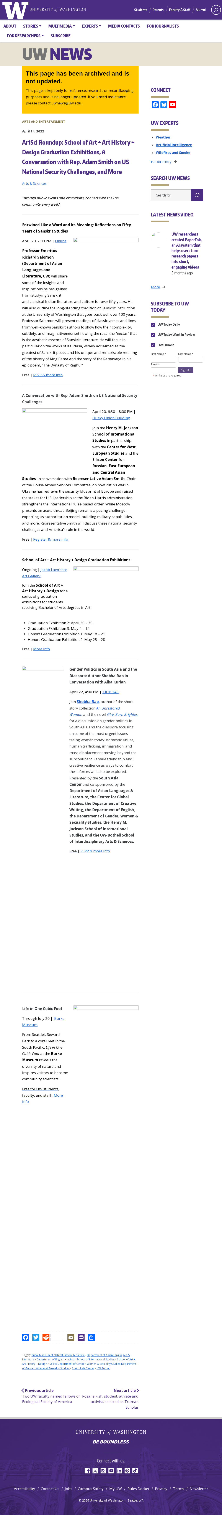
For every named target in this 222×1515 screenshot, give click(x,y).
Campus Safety (91, 1488)
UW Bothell (103, 1368)
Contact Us (50, 1488)
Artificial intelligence (174, 145)
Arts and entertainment (43, 121)
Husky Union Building (111, 417)
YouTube (111, 1471)
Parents (158, 10)
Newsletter (199, 1488)
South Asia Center (83, 1368)
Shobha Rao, (88, 701)
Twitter (95, 1471)
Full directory (161, 161)
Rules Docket (138, 1488)
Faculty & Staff (179, 10)
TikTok (135, 1471)
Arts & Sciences (34, 183)
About (9, 26)
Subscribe (60, 35)
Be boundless (111, 1442)
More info (41, 648)
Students (140, 10)
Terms (178, 1488)
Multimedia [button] (60, 26)
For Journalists (163, 26)
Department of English (50, 1359)
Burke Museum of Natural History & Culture (58, 1355)
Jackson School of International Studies (91, 1359)
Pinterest (127, 1471)
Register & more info (50, 539)
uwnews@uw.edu (66, 103)
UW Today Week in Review (176, 335)
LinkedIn (119, 1471)
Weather (163, 137)
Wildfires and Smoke (173, 152)
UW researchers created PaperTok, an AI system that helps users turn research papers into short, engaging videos (186, 253)
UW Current (165, 345)
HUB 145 (110, 691)
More (155, 286)
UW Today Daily (168, 324)
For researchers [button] (24, 35)
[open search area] (216, 10)
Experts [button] (90, 26)
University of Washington (16, 10)
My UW (115, 1488)
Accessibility (24, 1488)
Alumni (201, 10)
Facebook (87, 1471)
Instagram (103, 1471)
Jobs (68, 1488)
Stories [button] (30, 26)
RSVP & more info (48, 374)
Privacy (161, 1488)
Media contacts (124, 26)
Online (60, 240)
